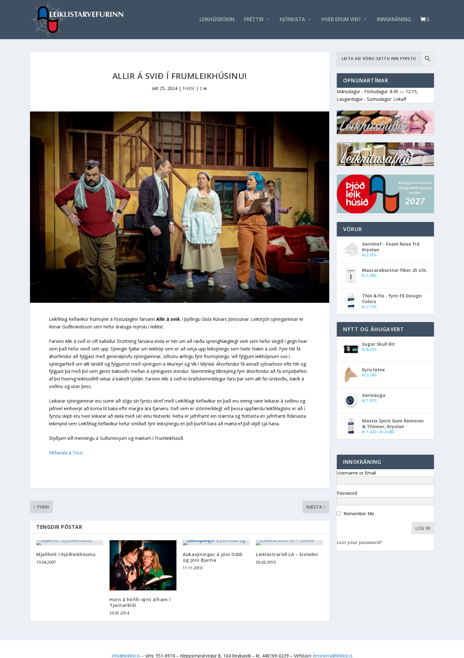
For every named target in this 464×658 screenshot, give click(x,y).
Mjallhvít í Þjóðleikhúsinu (65, 554)
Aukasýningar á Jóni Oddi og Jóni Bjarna (212, 557)
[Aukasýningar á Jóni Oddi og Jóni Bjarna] (216, 542)
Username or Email (356, 473)
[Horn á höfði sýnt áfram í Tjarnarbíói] (143, 565)
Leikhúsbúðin (217, 20)
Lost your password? (359, 542)
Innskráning (394, 20)
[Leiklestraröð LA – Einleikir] (289, 542)
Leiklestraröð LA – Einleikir (287, 554)
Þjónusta (292, 20)
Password (347, 493)
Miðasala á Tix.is (66, 453)
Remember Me (358, 514)
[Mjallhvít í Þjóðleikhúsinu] (69, 542)
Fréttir (254, 20)
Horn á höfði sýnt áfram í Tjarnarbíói (140, 602)
